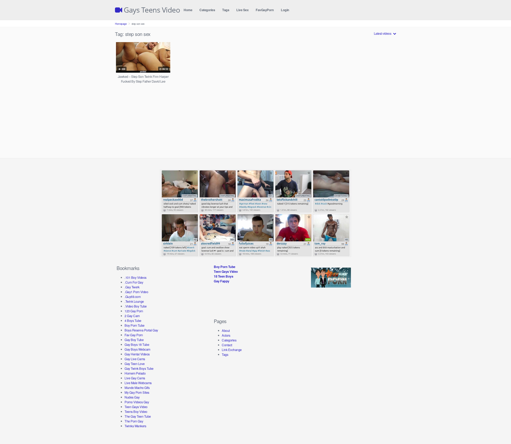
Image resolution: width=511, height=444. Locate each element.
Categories (207, 10)
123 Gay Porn (134, 311)
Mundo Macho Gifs (137, 387)
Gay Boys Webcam (137, 349)
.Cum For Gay (134, 282)
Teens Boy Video (136, 411)
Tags (225, 10)
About (226, 330)
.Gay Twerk (132, 287)
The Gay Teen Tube (138, 416)
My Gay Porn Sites (137, 392)
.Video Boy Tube (136, 306)
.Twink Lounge (134, 301)
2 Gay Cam (132, 315)
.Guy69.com (133, 296)
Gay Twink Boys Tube (139, 368)
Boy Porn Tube (135, 325)
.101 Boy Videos (136, 277)
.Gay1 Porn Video (136, 292)
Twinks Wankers (135, 426)
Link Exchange (232, 349)
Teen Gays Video (136, 406)
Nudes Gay (132, 397)
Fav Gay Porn (134, 335)
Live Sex (242, 10)
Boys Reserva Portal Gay (141, 330)
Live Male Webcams (138, 383)
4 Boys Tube (133, 320)
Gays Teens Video (151, 10)
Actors (226, 335)
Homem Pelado (135, 373)
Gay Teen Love (135, 363)
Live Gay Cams (135, 378)
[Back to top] (500, 431)
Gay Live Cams (135, 359)
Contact (227, 345)
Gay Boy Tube (134, 339)
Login (285, 10)
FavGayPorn (265, 10)
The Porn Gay (134, 421)
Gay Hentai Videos (137, 354)
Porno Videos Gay (137, 402)
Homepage (121, 24)
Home (188, 10)
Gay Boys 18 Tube (137, 344)
